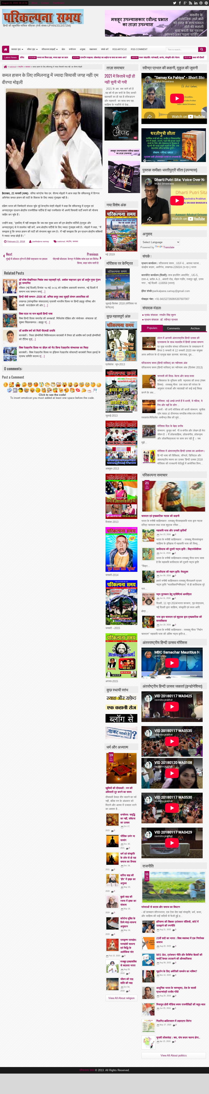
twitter (174, 3)
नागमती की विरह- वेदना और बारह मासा (175, 376)
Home (5, 49)
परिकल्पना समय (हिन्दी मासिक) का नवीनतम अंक (164, 362)
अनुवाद (82, 49)
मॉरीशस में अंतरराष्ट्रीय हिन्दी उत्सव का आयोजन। (181, 451)
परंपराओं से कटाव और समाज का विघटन (160, 907)
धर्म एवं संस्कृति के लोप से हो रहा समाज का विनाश (128, 857)
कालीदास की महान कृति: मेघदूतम (172, 571)
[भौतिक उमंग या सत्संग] (112, 841)
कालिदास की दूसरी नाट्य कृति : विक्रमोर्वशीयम (178, 549)
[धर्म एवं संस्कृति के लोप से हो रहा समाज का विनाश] (112, 859)
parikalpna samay (40, 241)
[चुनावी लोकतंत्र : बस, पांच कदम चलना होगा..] (148, 1042)
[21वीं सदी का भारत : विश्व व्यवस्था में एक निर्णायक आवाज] (148, 943)
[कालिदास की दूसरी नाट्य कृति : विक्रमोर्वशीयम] (148, 554)
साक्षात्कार (93, 49)
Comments (173, 328)
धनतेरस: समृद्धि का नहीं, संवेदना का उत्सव (127, 818)
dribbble (201, 3)
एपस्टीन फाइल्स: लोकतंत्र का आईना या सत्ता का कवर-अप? (84, 57)
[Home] (5, 67)
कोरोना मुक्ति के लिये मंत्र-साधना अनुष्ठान (128, 922)
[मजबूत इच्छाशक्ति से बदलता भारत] (112, 966)
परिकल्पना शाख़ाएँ (48, 49)
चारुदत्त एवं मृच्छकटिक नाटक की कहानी (160, 515)
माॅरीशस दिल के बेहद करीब (170, 426)
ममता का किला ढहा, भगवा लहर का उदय (33, 57)
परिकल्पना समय (87, 1070)
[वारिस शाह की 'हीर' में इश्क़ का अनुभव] (112, 880)
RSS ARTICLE (119, 49)
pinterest (206, 3)
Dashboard (58, 3)
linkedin (195, 3)
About (34, 3)
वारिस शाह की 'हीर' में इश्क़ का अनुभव (128, 879)
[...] (43, 291)
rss (190, 3)
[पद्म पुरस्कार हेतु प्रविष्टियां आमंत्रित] (148, 599)
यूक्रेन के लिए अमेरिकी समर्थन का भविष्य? (176, 971)
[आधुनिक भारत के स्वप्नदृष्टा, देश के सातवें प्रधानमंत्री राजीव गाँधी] (148, 993)
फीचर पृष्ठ (31, 49)
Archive (195, 328)
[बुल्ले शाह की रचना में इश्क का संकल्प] (112, 902)
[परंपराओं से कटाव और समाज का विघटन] (173, 887)
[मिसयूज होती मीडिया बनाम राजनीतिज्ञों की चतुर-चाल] (148, 1009)
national (61, 241)
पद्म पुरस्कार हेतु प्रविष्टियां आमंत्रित (173, 594)
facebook (179, 3)
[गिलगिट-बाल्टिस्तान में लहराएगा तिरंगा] (148, 1026)
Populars (152, 328)
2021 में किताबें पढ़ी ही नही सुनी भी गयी (119, 79)
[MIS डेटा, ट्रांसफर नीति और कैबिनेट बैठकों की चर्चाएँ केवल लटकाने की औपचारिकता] (148, 960)
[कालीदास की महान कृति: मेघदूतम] (148, 577)
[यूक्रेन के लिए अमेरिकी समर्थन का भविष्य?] (148, 976)
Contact (45, 3)
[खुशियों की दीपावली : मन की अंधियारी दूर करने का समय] (121, 768)
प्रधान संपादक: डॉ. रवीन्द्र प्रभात (161, 319)
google (185, 3)
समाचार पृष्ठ (16, 49)
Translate (168, 247)
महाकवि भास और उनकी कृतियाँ (171, 530)
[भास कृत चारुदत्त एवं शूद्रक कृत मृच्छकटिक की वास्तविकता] (148, 622)
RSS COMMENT (139, 49)
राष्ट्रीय (68, 241)
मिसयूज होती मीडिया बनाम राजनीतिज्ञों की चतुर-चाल (180, 1004)
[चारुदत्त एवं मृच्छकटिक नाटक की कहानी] (173, 496)
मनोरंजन (72, 49)
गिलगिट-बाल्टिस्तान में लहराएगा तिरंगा (173, 1020)
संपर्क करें (104, 49)
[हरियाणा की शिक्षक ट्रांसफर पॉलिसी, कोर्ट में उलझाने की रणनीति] (148, 927)
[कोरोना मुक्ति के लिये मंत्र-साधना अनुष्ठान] (112, 923)
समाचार (75, 241)
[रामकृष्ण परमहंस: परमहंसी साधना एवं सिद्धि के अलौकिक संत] (112, 945)
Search (202, 49)
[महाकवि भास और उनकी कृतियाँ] (148, 535)
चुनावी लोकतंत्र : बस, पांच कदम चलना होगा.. (178, 1037)
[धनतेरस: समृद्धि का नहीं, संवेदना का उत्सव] (112, 820)
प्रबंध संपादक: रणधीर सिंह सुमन (160, 314)
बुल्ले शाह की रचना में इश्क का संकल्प (128, 900)
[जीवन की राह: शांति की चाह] (112, 984)
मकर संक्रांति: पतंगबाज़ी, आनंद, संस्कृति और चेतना (140, 57)
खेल (63, 49)
